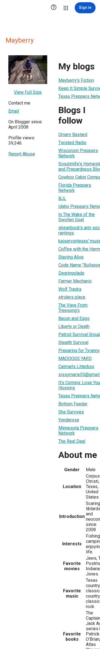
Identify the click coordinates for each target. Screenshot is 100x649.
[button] (53, 7)
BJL (62, 198)
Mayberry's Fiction (76, 80)
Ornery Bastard (72, 134)
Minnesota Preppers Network (78, 430)
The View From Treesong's (73, 308)
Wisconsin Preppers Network (78, 153)
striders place (71, 297)
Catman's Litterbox (76, 366)
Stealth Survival (73, 342)
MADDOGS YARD (75, 358)
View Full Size (28, 92)
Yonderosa (68, 420)
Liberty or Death (73, 326)
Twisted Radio (72, 142)
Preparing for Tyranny (79, 350)
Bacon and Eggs (73, 318)
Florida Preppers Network (74, 188)
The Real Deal (71, 441)
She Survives (71, 412)
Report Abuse (21, 154)
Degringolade (71, 273)
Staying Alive (71, 257)
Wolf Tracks (69, 289)
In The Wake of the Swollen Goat (76, 217)
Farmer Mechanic (75, 281)
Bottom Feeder (73, 403)
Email (13, 111)
